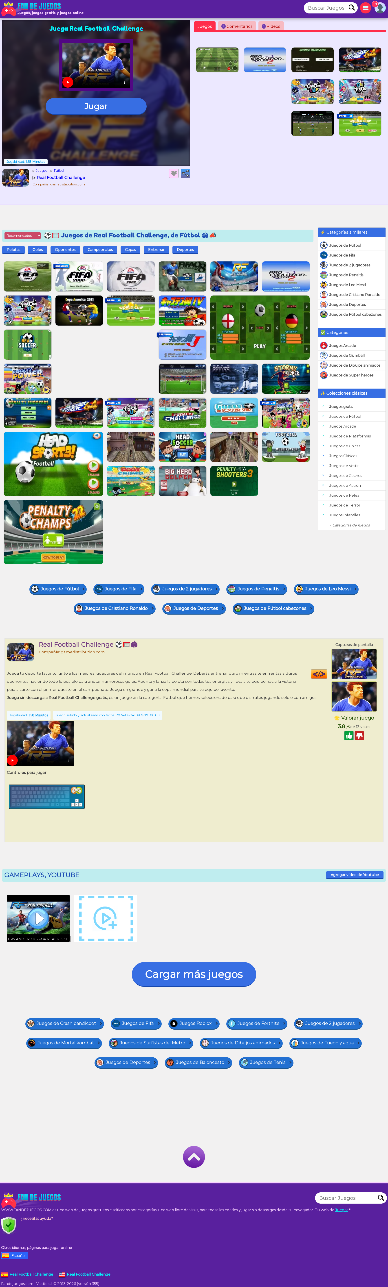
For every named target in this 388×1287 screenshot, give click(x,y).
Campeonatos (100, 250)
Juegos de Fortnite (259, 1023)
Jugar (96, 106)
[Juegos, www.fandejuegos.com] (31, 9)
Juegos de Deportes (347, 304)
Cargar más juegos (194, 974)
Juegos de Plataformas (350, 436)
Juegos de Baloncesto (200, 1062)
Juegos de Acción (345, 485)
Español (18, 1256)
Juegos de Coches (345, 476)
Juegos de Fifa (342, 255)
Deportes (185, 250)
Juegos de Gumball (347, 355)
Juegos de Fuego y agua (327, 1043)
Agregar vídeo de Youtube (355, 875)
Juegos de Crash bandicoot (66, 1023)
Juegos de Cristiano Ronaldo (354, 295)
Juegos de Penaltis (346, 275)
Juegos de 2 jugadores (349, 265)
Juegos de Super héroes (351, 375)
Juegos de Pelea (344, 495)
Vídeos (271, 26)
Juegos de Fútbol (345, 245)
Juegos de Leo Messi (347, 285)
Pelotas (13, 250)
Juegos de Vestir (344, 466)
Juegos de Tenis (268, 1062)
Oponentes (65, 250)
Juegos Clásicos (343, 456)
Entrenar (156, 250)
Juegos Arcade (342, 345)
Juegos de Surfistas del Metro (152, 1043)
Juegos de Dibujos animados (354, 365)
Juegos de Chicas (344, 446)
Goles (38, 250)
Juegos (205, 26)
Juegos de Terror (344, 505)
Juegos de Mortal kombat (65, 1043)
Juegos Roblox (196, 1023)
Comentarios (238, 26)
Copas (130, 250)
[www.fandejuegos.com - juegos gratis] (31, 1200)
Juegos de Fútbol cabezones (355, 314)
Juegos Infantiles (344, 515)
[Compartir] (185, 173)
